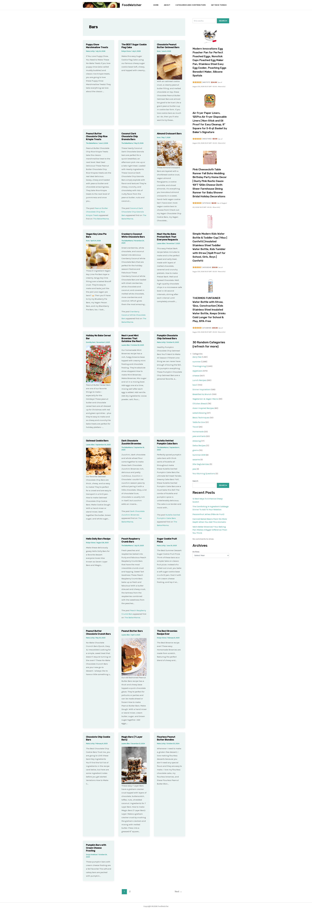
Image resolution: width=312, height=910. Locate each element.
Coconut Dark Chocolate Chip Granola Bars (130, 136)
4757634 (206, 203)
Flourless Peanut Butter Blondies (166, 738)
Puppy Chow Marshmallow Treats (97, 46)
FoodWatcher (131, 5)
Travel (195, 427)
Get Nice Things (219, 5)
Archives (196, 552)
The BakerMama (101, 218)
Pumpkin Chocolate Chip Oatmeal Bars (167, 337)
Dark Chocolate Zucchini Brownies (131, 442)
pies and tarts (199, 436)
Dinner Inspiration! (201, 389)
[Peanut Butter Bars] (134, 656)
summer (197, 361)
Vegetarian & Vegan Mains (205, 399)
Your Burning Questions (204, 473)
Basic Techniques (201, 417)
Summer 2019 (199, 455)
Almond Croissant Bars (169, 133)
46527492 (207, 139)
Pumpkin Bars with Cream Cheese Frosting (96, 848)
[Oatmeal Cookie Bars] (98, 461)
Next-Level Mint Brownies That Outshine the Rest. (132, 338)
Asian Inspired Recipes (203, 408)
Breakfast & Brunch (202, 394)
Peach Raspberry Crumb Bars (131, 540)
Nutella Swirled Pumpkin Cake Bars (167, 442)
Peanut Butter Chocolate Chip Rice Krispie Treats (96, 136)
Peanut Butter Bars (132, 631)
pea (194, 469)
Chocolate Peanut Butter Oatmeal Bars (168, 46)
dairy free (197, 357)
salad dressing (199, 413)
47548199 (207, 328)
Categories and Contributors (191, 5)
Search (223, 20)
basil (195, 385)
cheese (196, 375)
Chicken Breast (200, 403)
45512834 (207, 267)
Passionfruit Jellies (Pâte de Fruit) (208, 514)
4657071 (206, 82)
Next (178, 891)
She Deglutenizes (201, 464)
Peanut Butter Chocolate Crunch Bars (98, 632)
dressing (197, 441)
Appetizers (197, 371)
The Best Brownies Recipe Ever (167, 632)
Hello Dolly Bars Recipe (98, 538)
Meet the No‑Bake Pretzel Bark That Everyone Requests (167, 237)
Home (156, 5)
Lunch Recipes (199, 380)
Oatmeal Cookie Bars (97, 440)
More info (221, 86)
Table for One (199, 422)
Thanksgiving (199, 366)
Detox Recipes (199, 445)
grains (196, 450)
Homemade (198, 431)
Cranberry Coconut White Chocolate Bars (133, 235)
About (167, 5)
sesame (196, 459)
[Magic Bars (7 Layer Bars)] (134, 765)
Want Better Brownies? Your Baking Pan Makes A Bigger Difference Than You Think (210, 529)
